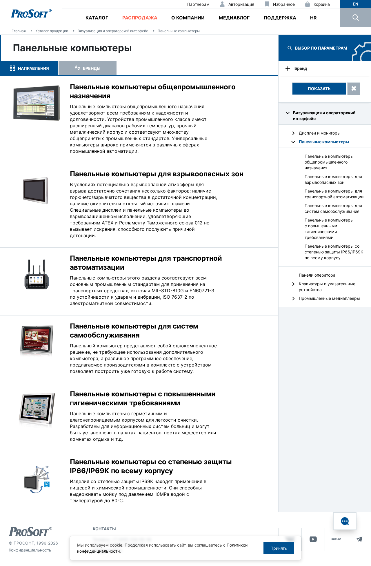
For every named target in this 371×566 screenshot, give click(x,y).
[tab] (29, 68)
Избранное (284, 4)
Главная (19, 31)
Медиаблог (234, 18)
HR (313, 18)
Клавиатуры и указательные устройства (327, 286)
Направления (33, 68)
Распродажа (139, 18)
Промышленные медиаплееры (329, 298)
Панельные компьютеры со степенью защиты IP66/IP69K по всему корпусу (334, 252)
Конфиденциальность (30, 549)
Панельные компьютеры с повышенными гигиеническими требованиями (329, 228)
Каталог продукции (51, 31)
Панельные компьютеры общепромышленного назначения (329, 162)
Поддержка (280, 18)
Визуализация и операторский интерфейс (113, 31)
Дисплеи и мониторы (320, 132)
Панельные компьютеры (179, 31)
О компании (188, 18)
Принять (278, 548)
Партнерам (198, 4)
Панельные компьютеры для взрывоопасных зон (333, 179)
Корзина (322, 4)
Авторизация (241, 4)
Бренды (92, 68)
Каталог (97, 18)
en (355, 3)
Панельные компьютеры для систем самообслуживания (333, 208)
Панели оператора (317, 275)
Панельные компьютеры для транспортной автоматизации (334, 193)
